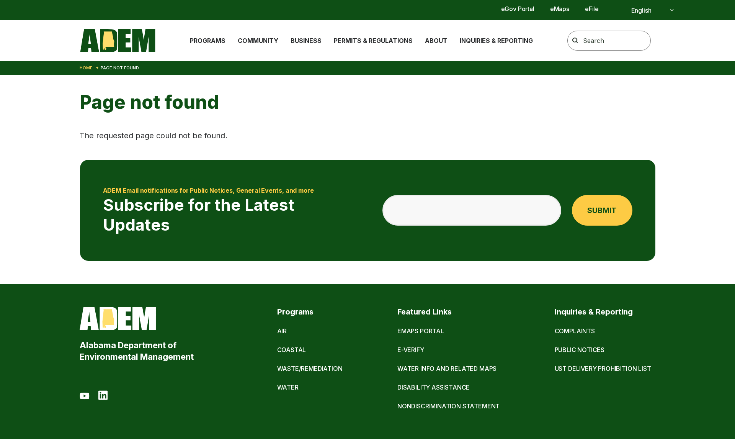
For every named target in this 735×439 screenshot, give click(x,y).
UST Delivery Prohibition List (603, 368)
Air (282, 331)
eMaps (559, 9)
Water (288, 387)
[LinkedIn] (103, 396)
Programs (207, 40)
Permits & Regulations (373, 40)
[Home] (118, 40)
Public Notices (580, 350)
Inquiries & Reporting (496, 40)
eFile (592, 9)
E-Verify (410, 350)
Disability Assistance (433, 387)
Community (258, 40)
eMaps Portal (420, 331)
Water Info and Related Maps (447, 368)
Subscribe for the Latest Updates (208, 210)
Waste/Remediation (310, 368)
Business (306, 40)
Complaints (575, 331)
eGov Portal (517, 9)
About (436, 40)
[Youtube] (85, 396)
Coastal (291, 350)
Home (86, 67)
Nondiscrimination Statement (448, 406)
